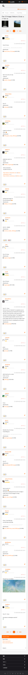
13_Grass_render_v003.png (10, 230)
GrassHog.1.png (7, 323)
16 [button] (18, 28)
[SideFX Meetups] (15, 673)
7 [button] (10, 28)
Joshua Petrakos (8, 478)
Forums (6, 12)
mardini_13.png (7, 80)
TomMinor (7, 604)
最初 (8, 31)
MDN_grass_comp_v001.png (10, 135)
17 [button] (19, 28)
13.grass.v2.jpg (7, 257)
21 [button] (23, 28)
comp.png (6, 107)
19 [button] (21, 28)
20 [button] (22, 28)
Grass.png (6, 406)
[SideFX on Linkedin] (22, 673)
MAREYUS (7, 149)
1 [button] (4, 28)
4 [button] (7, 28)
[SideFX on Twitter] (7, 673)
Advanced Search (22, 9)
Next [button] (3, 24)
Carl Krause (7, 217)
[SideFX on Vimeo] (17, 673)
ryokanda (7, 337)
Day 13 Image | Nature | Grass (20, 12)
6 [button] (9, 28)
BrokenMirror (8, 298)
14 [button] (16, 28)
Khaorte (7, 511)
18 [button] (20, 28)
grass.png (6, 350)
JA (20, 1)
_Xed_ (6, 244)
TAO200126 (7, 569)
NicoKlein (7, 65)
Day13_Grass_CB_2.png (9, 51)
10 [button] (13, 28)
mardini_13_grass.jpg (8, 164)
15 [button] (17, 28)
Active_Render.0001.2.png (9, 465)
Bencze (6, 35)
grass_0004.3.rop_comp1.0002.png (11, 528)
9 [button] (12, 28)
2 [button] (5, 28)
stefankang (7, 121)
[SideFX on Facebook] (5, 673)
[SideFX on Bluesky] (12, 673)
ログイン (25, 1)
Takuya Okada (8, 93)
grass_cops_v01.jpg (8, 497)
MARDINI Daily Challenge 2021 (13, 12)
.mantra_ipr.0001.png (8, 555)
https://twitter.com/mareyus (9, 175)
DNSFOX (7, 189)
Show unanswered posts (8, 642)
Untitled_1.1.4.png (8, 203)
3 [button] (6, 28)
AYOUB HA (7, 364)
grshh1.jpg (6, 379)
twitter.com (18, 175)
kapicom (7, 393)
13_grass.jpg (6, 284)
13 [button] (15, 28)
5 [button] (8, 28)
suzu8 (6, 271)
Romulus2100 (8, 451)
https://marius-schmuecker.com (9, 172)
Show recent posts (7, 641)
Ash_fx (6, 420)
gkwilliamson (8, 542)
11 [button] (14, 28)
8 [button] (11, 28)
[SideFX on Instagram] (10, 673)
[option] (8, 24)
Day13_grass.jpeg (8, 437)
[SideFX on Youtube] (20, 673)
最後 (20, 31)
